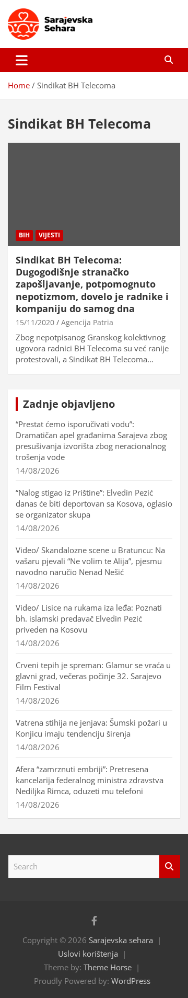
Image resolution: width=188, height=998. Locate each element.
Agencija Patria (87, 322)
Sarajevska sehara (121, 940)
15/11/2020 (35, 322)
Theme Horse (108, 967)
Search (169, 866)
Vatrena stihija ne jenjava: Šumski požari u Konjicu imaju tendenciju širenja (91, 728)
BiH (24, 235)
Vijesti (49, 235)
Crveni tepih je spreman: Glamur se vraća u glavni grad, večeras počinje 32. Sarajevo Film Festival (93, 676)
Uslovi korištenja (88, 953)
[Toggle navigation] (22, 60)
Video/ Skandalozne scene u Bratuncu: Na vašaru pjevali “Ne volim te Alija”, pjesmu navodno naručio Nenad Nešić (90, 561)
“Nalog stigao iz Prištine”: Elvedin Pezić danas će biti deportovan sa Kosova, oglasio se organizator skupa (94, 503)
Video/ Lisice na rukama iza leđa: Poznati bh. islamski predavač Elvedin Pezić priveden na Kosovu (89, 618)
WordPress (130, 981)
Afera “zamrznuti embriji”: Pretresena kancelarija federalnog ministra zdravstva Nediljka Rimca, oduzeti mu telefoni (89, 780)
